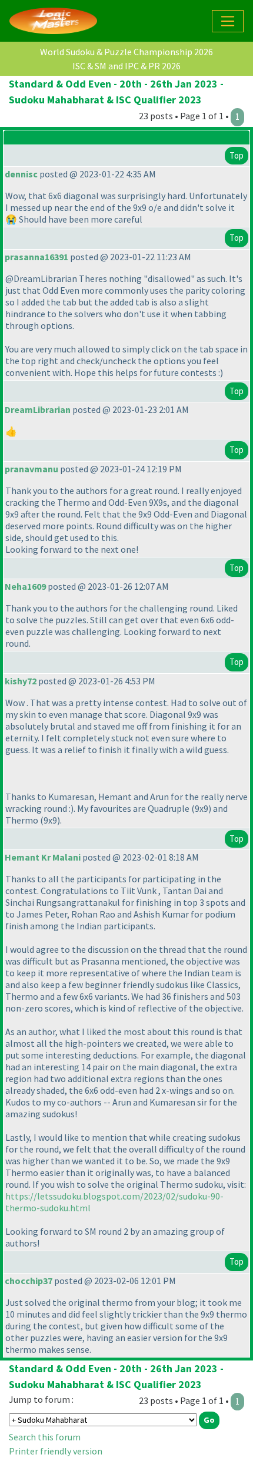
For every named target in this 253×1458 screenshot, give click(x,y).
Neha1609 (25, 586)
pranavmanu (31, 469)
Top (236, 155)
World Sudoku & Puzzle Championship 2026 (126, 52)
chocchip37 (28, 1280)
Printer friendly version (55, 1451)
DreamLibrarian (38, 409)
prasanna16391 (36, 257)
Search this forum (45, 1437)
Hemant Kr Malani (43, 857)
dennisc (21, 174)
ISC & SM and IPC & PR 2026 (126, 66)
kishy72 (20, 681)
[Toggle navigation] (228, 21)
